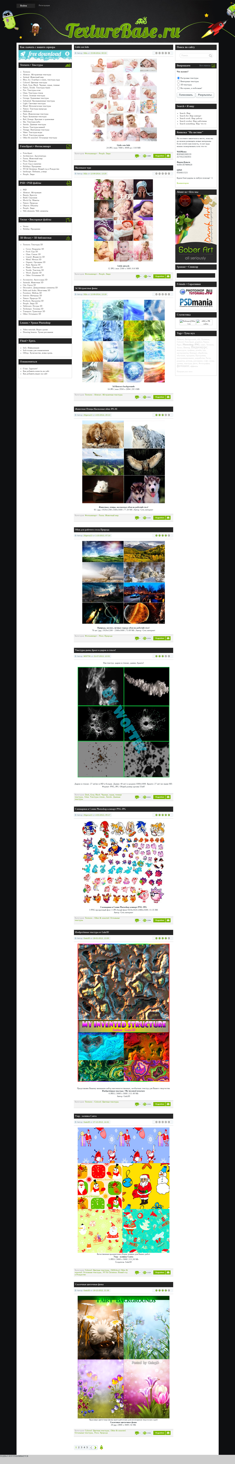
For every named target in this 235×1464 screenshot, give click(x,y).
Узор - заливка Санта (86, 1116)
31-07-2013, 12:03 (102, 656)
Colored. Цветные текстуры (35, 82)
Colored (180, 342)
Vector (25, 226)
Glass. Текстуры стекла (33, 93)
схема (211, 361)
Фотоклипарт (91, 153)
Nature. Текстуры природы (35, 109)
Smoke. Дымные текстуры (34, 124)
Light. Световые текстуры (34, 103)
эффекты (194, 366)
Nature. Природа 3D (32, 298)
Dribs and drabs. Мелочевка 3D (36, 290)
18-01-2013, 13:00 (101, 938)
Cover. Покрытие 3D (35, 249)
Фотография (204, 363)
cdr (198, 339)
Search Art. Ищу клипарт (190, 116)
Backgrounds (190, 339)
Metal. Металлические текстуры (37, 106)
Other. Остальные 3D (35, 275)
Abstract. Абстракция (32, 192)
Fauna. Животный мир (33, 158)
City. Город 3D (29, 285)
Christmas (205, 339)
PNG (197, 344)
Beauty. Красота (30, 195)
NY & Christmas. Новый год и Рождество (41, 169)
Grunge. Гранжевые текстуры (36, 98)
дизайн (199, 350)
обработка (202, 353)
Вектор (186, 347)
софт (206, 361)
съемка (180, 363)
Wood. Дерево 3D (33, 273)
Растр (208, 358)
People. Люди (29, 174)
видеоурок (181, 350)
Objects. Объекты (30, 205)
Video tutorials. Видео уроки (35, 329)
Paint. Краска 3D (33, 265)
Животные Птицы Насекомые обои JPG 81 (96, 409)
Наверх (101, 1447)
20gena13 (88, 415)
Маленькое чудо (83, 168)
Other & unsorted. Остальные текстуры (40, 138)
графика (190, 350)
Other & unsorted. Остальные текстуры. (101, 1271)
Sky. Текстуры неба (31, 122)
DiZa (85, 53)
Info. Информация (31, 348)
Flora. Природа (29, 161)
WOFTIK (87, 656)
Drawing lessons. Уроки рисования (38, 332)
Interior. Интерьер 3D (32, 295)
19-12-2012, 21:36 (101, 1290)
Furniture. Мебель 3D (32, 293)
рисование (198, 361)
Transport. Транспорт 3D (34, 311)
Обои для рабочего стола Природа (92, 529)
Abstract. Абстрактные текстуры (37, 74)
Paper (179, 345)
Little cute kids (82, 47)
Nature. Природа (30, 203)
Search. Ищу (185, 113)
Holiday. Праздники (31, 229)
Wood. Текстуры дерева (33, 135)
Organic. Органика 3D (35, 262)
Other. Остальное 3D (32, 314)
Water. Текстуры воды (32, 132)
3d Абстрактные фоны (86, 288)
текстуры (188, 363)
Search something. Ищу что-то (193, 124)
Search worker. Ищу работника (193, 121)
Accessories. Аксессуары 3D (35, 280)
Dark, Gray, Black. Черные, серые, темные (41, 85)
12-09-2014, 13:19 (98, 294)
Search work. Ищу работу (191, 118)
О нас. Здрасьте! (30, 368)
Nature (206, 342)
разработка (200, 358)
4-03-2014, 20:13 (102, 415)
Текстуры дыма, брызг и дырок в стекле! (95, 650)
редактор (181, 361)
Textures (26, 72)
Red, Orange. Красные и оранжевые (38, 119)
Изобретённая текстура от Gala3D (92, 932)
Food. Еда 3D (32, 251)
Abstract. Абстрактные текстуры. (108, 395)
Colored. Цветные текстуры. (106, 1102)
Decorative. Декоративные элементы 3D (40, 287)
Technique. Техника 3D (33, 309)
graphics (198, 342)
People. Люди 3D (30, 303)
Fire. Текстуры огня (31, 90)
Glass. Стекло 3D (33, 254)
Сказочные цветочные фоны (89, 1284)
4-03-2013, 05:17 (102, 815)
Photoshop (188, 344)
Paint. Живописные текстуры (35, 114)
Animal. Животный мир (33, 77)
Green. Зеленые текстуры (34, 95)
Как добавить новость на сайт (36, 371)
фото (195, 363)
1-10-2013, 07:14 (102, 535)
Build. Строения (30, 198)
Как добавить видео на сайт (35, 374)
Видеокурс (199, 347)
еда (204, 350)
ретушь (189, 361)
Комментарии (183, 183)
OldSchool (27, 111)
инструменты (183, 353)
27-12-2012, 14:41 (101, 1122)
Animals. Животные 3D (33, 282)
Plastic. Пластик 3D (34, 267)
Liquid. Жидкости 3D (35, 257)
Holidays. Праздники (32, 166)
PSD (25, 190)
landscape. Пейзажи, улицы (35, 171)
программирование (185, 358)
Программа (201, 355)
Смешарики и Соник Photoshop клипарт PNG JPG (100, 809)
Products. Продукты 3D (33, 301)
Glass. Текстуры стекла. (94, 797)
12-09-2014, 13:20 (98, 174)
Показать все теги (184, 371)
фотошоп (183, 366)
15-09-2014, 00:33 (98, 53)
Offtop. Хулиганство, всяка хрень (37, 353)
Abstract (180, 339)
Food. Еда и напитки (32, 164)
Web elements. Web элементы (35, 211)
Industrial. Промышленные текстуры (39, 101)
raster (203, 345)
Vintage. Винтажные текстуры (36, 130)
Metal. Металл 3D (33, 259)
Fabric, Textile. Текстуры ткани (36, 87)
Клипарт (193, 353)
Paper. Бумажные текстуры (34, 116)
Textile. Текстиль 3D (35, 270)
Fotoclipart (27, 153)
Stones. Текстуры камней (34, 127)
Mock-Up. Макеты (31, 200)
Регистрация (44, 5)
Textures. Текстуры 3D (33, 244)
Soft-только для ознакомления (36, 350)
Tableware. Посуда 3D (32, 306)
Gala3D (87, 938)
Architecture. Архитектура (34, 156)
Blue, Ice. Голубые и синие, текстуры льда (41, 80)
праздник (190, 355)
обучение (181, 355)
